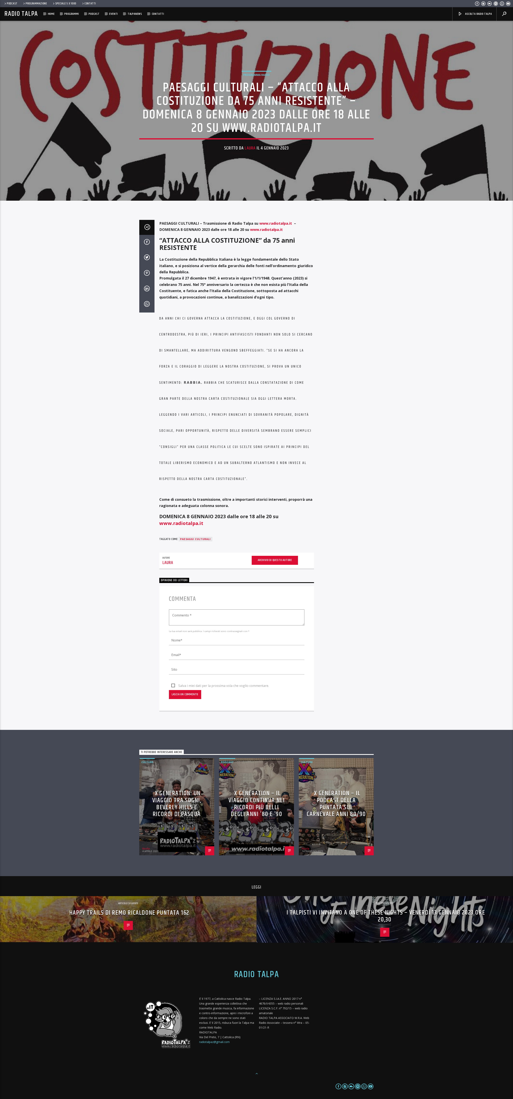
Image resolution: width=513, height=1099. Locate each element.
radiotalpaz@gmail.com (214, 1042)
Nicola (146, 848)
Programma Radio (256, 75)
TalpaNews (135, 13)
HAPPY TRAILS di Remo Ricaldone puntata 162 (129, 913)
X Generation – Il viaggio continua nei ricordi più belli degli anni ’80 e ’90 (256, 803)
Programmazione (36, 3)
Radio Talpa (21, 14)
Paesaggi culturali (195, 539)
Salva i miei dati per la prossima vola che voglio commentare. (223, 685)
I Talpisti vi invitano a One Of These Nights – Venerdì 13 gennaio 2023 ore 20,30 (386, 916)
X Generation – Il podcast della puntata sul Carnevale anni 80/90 (336, 803)
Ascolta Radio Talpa (478, 13)
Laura (250, 148)
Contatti (90, 3)
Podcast (12, 3)
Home (51, 13)
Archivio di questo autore (275, 560)
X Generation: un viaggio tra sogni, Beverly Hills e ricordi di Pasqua (176, 803)
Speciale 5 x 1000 (65, 3)
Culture (147, 762)
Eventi (113, 13)
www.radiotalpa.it (275, 223)
